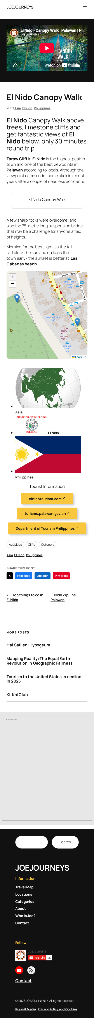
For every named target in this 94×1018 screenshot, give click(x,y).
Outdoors (47, 544)
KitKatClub (17, 694)
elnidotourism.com (45, 498)
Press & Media (25, 1009)
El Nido (27, 108)
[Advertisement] (47, 771)
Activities (15, 544)
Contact (23, 980)
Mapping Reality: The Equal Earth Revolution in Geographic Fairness (40, 660)
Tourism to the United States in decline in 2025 (44, 678)
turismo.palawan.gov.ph (45, 513)
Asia (17, 108)
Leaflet (79, 357)
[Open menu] (84, 7)
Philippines (42, 108)
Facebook (23, 576)
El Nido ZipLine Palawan (63, 597)
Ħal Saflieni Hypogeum (28, 645)
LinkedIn (42, 576)
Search (65, 842)
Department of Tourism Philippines (45, 528)
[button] (77, 322)
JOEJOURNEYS (20, 7)
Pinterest (61, 576)
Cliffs (31, 544)
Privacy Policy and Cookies (57, 1009)
